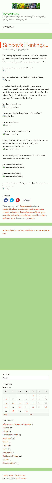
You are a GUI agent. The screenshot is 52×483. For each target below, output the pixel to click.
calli (31, 209)
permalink (30, 218)
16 (27, 403)
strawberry (42, 215)
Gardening (7, 438)
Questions (7, 452)
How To (6, 442)
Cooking (6, 427)
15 (20, 403)
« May (5, 415)
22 (20, 407)
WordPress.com (21, 478)
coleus (36, 209)
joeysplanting (11, 13)
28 (13, 411)
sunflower (6, 218)
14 (13, 403)
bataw (27, 209)
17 (33, 403)
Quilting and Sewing (10, 456)
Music (5, 449)
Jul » (31, 415)
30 (27, 411)
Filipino (5, 431)
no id (36, 215)
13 (6, 403)
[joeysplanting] (26, 6)
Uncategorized (25, 206)
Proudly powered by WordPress (14, 475)
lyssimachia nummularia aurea (22, 215)
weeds (13, 218)
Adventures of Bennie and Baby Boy (17, 424)
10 (33, 399)
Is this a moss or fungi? (37, 230)
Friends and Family (10, 434)
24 (33, 407)
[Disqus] (26, 272)
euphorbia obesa (23, 212)
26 (46, 407)
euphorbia (13, 212)
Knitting (6, 445)
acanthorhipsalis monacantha (13, 209)
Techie (5, 459)
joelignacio (25, 49)
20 (6, 407)
